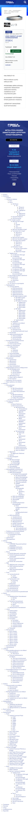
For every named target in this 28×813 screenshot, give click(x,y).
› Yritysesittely (14, 178)
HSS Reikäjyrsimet (14, 369)
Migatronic (12, 452)
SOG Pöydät (15, 499)
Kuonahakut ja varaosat (13, 533)
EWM (10, 387)
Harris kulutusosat (17, 679)
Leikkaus (5, 649)
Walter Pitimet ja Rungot (16, 753)
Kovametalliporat (17, 217)
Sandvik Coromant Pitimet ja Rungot (17, 749)
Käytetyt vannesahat (12, 590)
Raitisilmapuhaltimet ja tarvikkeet (16, 692)
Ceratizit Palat (13, 742)
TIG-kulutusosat (20, 431)
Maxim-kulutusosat (17, 665)
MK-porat (21, 209)
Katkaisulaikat (13, 611)
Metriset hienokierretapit (19, 229)
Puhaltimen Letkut (14, 695)
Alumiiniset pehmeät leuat (20, 331)
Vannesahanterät (16, 10)
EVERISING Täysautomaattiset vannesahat (17, 544)
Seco (10, 201)
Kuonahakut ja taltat (15, 534)
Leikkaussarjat (13, 671)
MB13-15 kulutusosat (22, 413)
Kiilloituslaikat (13, 617)
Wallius (11, 393)
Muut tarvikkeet (20, 450)
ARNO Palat (12, 744)
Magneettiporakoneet (15, 706)
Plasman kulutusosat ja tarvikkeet (16, 656)
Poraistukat (12, 332)
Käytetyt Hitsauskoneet (16, 399)
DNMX (14, 725)
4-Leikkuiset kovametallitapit (20, 787)
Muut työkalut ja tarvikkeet (14, 382)
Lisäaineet (9, 458)
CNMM (14, 720)
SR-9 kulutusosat (22, 438)
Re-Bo (14, 582)
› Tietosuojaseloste (14, 172)
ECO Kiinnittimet (17, 518)
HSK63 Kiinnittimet (17, 294)
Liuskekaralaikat (17, 625)
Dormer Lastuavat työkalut (17, 771)
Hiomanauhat (10, 630)
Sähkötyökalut (7, 701)
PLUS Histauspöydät (21, 480)
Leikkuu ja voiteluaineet (13, 345)
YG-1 (17, 205)
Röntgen (14, 577)
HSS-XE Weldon (16, 372)
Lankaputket (22, 410)
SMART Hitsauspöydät (20, 487)
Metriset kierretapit (18, 221)
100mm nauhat (13, 642)
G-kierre (18, 236)
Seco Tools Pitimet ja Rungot (17, 752)
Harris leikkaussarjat (18, 674)
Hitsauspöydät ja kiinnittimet (14, 469)
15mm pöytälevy (21, 494)
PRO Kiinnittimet (17, 522)
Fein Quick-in (16, 374)
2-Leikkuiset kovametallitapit (17, 257)
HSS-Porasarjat (16, 218)
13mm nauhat (13, 634)
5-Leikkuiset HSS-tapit (18, 269)
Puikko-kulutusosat (21, 447)
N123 (13, 727)
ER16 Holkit (22, 312)
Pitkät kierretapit (20, 251)
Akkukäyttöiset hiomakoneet (17, 607)
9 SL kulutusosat (22, 435)
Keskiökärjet (16, 326)
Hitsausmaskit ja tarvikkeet (14, 685)
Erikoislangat (16, 463)
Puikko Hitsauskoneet (18, 391)
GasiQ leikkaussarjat (18, 672)
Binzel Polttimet (17, 404)
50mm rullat (13, 644)
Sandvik (8, 197)
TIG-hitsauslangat (14, 464)
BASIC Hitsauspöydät (21, 477)
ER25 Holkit (22, 304)
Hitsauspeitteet (10, 539)
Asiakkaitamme (7, 809)
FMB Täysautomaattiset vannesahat (16, 570)
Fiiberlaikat (12, 615)
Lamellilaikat (13, 614)
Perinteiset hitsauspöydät (19, 474)
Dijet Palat (12, 738)
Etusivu (5, 194)
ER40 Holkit (22, 307)
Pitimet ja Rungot (11, 747)
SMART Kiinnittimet (17, 526)
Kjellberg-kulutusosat (18, 666)
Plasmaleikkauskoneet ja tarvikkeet (16, 650)
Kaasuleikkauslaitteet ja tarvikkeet (16, 669)
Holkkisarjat (22, 302)
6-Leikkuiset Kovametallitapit (17, 273)
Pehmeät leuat (16, 329)
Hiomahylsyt (16, 622)
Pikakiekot (12, 628)
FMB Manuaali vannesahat (16, 564)
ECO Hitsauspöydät (21, 479)
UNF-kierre (19, 234)
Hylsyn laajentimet (17, 623)
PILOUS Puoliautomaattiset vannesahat (17, 555)
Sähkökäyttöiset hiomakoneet (17, 596)
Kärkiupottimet (13, 277)
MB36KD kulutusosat (22, 422)
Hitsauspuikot (13, 466)
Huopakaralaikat (17, 626)
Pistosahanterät (14, 587)
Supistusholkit (20, 320)
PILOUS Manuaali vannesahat (17, 553)
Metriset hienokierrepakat (19, 239)
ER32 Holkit (22, 306)
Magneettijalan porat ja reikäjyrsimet (17, 367)
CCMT (14, 717)
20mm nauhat (13, 636)
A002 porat (22, 213)
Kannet (14, 501)
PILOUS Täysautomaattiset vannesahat (17, 559)
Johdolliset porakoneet (15, 704)
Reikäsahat (12, 584)
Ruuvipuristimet (14, 342)
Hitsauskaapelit (13, 456)
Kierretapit (15, 798)
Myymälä (5, 811)
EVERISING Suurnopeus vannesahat (15, 549)
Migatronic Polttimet (18, 453)
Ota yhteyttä (13, 140)
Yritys (4, 808)
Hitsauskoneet (10, 385)
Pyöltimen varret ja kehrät (13, 380)
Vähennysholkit (16, 336)
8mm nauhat (13, 631)
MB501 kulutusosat (22, 425)
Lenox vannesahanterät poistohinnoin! (17, 591)
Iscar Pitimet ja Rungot (15, 755)
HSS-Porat (15, 204)
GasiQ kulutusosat (17, 677)
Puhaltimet (12, 693)
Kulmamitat (12, 364)
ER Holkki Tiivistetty (21, 301)
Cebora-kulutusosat (18, 663)
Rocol (14, 348)
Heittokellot (12, 363)
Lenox (5, 12)
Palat (7, 714)
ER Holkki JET (19, 299)
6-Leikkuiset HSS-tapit (18, 271)
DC (16, 223)
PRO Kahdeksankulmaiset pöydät (21, 512)
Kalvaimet (12, 282)
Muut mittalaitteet (14, 366)
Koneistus (6, 196)
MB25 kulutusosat (22, 419)
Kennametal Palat (14, 736)
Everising (9, 542)
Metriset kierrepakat (18, 237)
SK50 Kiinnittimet (17, 293)
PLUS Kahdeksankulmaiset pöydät (21, 507)
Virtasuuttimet (23, 409)
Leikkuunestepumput (15, 355)
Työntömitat (12, 360)
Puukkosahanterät (14, 585)
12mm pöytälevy (21, 490)
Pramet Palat (13, 746)
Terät (10, 10)
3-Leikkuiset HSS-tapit (18, 259)
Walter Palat (13, 733)
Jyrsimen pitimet (14, 286)
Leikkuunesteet (13, 347)
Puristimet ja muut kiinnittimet (15, 340)
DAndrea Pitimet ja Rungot (17, 763)
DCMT (14, 722)
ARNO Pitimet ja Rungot (16, 761)
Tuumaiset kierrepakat (18, 240)
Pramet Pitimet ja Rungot (16, 760)
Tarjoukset (6, 804)
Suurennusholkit (17, 337)
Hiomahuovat (10, 647)
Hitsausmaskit (13, 687)
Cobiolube (15, 350)
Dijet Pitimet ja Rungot (15, 758)
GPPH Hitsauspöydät (15, 472)
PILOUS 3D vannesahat (15, 561)
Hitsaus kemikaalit (14, 468)
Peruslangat (15, 461)
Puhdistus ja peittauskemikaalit (15, 531)
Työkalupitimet (10, 285)
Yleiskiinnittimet (17, 517)
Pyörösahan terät (14, 579)
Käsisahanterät (13, 588)
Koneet (8, 595)
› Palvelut (14, 176)
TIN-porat (21, 207)
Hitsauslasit (12, 688)
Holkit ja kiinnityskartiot (16, 334)
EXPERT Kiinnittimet (18, 523)
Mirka (14, 604)
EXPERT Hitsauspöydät (20, 484)
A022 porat (22, 215)
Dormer (18, 212)
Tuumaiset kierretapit (18, 231)
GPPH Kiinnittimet (14, 515)
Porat (11, 202)
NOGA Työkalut (13, 769)
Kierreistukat (16, 325)
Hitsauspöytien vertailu (16, 471)
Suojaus (5, 684)
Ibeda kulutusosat (17, 680)
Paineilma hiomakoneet (16, 601)
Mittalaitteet (9, 358)
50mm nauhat (13, 639)
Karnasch (15, 279)
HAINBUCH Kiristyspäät (16, 768)
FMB (7, 563)
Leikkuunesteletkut (14, 356)
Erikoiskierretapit (17, 247)
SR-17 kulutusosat (22, 441)
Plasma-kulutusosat (21, 448)
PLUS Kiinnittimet (17, 520)
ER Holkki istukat (20, 298)
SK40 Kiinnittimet (17, 291)
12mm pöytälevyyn (21, 528)
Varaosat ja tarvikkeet (12, 401)
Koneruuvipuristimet (15, 344)
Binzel (11, 402)
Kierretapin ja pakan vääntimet (18, 275)
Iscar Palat (12, 734)
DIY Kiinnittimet (16, 525)
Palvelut (5, 806)
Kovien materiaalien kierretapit (21, 249)
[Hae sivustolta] (25, 2)
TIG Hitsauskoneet (17, 390)
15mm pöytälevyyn (21, 530)
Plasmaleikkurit (13, 652)
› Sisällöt (14, 180)
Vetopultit (15, 321)
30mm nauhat (13, 638)
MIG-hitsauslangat (14, 460)
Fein (13, 599)
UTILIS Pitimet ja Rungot (16, 765)
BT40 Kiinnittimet (17, 288)
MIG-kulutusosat (20, 407)
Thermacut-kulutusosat (19, 658)
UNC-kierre (19, 232)
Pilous (8, 552)
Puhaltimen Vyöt (14, 696)
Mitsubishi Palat (13, 739)
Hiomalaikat (12, 612)
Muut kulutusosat (22, 428)
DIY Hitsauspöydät (21, 475)
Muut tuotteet (7, 709)
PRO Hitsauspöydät (21, 482)
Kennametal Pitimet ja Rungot (18, 757)
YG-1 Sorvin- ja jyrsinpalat (16, 283)
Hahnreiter (19, 228)
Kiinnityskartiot (16, 339)
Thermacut (15, 653)
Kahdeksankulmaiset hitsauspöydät (18, 503)
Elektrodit (21, 433)
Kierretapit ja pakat (14, 220)
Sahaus (5, 10)
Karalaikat (12, 619)
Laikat (8, 609)
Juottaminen (9, 537)
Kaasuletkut (15, 682)
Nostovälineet (10, 711)
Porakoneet (9, 703)
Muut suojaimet (10, 699)
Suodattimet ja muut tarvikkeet (18, 698)
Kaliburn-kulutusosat (18, 661)
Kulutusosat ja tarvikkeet (16, 676)
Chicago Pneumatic (17, 603)
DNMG (14, 723)
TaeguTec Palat (13, 741)
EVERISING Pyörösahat (15, 547)
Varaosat (12, 536)
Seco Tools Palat (14, 731)
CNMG (14, 719)
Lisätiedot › (8, 65)
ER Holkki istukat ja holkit (19, 296)
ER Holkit (18, 309)
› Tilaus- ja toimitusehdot (14, 174)
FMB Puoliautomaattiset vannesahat (16, 567)
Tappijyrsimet (13, 253)
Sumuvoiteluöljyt (14, 353)
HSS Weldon (15, 371)
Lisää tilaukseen (16, 51)
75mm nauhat (13, 641)
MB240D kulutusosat (22, 416)
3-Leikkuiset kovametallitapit (17, 262)
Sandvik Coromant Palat (16, 715)
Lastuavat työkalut (11, 199)
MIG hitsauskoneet (17, 394)
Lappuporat (22, 210)
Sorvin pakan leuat (14, 328)
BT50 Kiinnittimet (17, 290)
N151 (13, 728)
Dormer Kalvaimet (17, 801)
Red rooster (15, 606)
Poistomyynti (7, 712)
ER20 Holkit (22, 313)
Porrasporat (12, 379)
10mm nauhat (13, 633)
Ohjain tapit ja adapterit (16, 377)
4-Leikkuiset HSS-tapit (18, 264)
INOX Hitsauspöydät (18, 496)
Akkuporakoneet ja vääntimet (17, 707)
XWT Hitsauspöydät (18, 498)
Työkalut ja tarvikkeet (18, 323)
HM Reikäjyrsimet (14, 375)
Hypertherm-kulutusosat (19, 660)
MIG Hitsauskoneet (17, 388)
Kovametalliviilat (11, 645)
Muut (13, 730)
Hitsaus (5, 383)
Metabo (14, 598)
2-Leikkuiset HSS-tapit (18, 255)
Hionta (5, 593)
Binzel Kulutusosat (17, 406)
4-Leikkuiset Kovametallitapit (17, 266)
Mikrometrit (12, 361)
